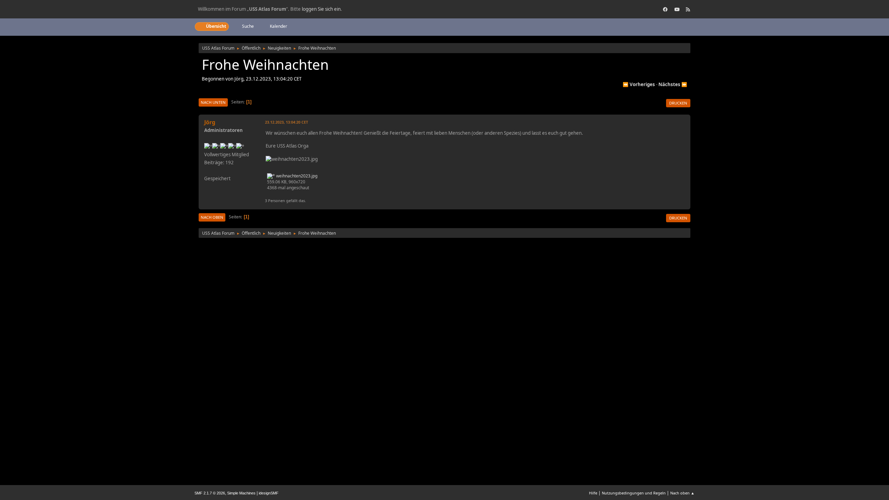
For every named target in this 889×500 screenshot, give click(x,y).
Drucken (678, 103)
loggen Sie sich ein (321, 9)
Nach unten (213, 102)
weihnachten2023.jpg (296, 176)
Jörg (209, 122)
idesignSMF (269, 493)
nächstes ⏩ (672, 84)
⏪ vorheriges (639, 84)
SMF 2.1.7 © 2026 (209, 493)
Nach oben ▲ (682, 492)
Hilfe (593, 492)
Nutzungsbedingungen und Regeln (634, 492)
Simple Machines (241, 493)
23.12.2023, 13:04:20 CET (286, 122)
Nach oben (212, 217)
